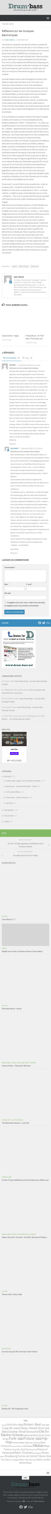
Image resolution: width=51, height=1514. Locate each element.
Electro (14, 266)
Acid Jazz (4, 1425)
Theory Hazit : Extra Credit (12, 1294)
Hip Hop (9, 803)
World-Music (25, 1462)
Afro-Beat (18, 1424)
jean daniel (14, 448)
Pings (28, 358)
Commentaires (12, 358)
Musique (7, 776)
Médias (38, 1445)
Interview (15, 1443)
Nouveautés (8, 810)
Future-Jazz (33, 1438)
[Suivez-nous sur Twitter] (43, 622)
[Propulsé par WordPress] (24, 1501)
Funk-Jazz (16, 1438)
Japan (22, 1442)
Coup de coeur (11, 1428)
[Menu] (48, 18)
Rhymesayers (36, 1453)
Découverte (32, 1431)
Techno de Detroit (27, 1456)
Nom (6, 584)
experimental (29, 1435)
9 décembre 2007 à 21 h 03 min (32, 448)
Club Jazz (45, 1425)
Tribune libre (8, 24)
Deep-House (29, 1428)
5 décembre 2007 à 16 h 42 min (29, 365)
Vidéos (6, 821)
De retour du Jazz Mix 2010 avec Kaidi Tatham (20, 1352)
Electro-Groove (23, 266)
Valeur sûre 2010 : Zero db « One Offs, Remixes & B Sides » (24, 1237)
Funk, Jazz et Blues (13, 792)
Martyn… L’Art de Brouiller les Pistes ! (16, 719)
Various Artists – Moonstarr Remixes (16, 1066)
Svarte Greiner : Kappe (10, 336)
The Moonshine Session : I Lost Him (15, 1123)
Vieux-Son (24, 1459)
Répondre (12, 444)
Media (29, 1446)
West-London (43, 1459)
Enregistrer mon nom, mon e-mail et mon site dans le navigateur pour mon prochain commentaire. (24, 604)
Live (25, 1446)
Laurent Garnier (17, 1446)
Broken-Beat (32, 1424)
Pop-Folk (33, 1450)
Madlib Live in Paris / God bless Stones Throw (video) (22, 951)
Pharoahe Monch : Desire (12, 1009)
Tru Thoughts (14, 1460)
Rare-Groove (23, 1453)
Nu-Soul (21, 1449)
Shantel (2, 1456)
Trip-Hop (5, 1459)
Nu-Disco (13, 1449)
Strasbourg (11, 1456)
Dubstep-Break (17, 1431)
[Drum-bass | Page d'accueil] (25, 7)
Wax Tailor (32, 1460)
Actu (10, 1424)
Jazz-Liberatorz (34, 1443)
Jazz (27, 1442)
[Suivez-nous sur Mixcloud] (47, 622)
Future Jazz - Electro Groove (12, 1120)
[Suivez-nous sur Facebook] (39, 622)
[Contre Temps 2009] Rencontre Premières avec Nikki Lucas (25, 1180)
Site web (7, 593)
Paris (27, 1449)
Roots (45, 1452)
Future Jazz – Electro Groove (17, 797)
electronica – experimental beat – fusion (21, 786)
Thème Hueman (38, 1501)
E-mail (29, 584)
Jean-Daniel (9, 40)
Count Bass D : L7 (8, 919)
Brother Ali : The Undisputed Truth (15, 1409)
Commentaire (9, 567)
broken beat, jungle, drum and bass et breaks (23, 781)
